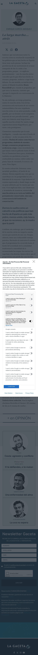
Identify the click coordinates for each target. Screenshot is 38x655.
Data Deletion (9, 393)
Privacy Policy (29, 393)
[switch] (30, 299)
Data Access (19, 393)
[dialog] (19, 328)
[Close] (34, 262)
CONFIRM (11, 386)
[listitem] (19, 294)
